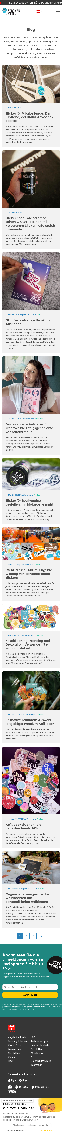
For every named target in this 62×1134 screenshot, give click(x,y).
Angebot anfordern (18, 1037)
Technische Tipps (39, 1041)
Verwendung (14, 1049)
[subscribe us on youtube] (23, 1028)
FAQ (33, 1037)
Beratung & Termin (17, 1041)
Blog (10, 1061)
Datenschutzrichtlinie (42, 1061)
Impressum (36, 1065)
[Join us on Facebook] (31, 1028)
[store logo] (11, 12)
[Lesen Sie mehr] (31, 106)
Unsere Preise (15, 1045)
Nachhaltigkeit (15, 1053)
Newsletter (36, 1049)
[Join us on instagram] (39, 1028)
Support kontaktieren (42, 1045)
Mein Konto (37, 1053)
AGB (33, 1057)
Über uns (12, 1057)
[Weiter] (41, 936)
